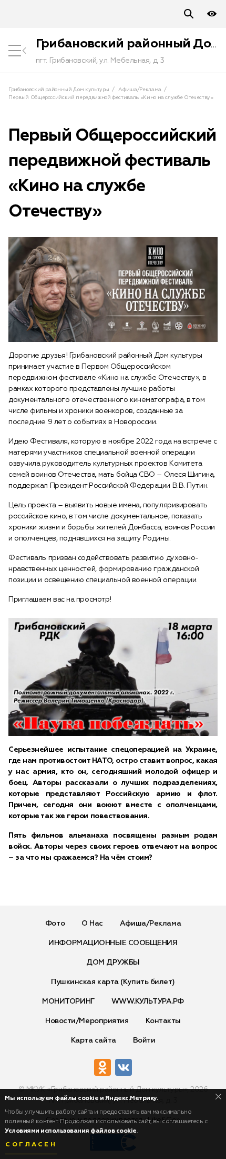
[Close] (218, 1096)
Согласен (31, 1145)
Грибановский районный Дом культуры (58, 89)
